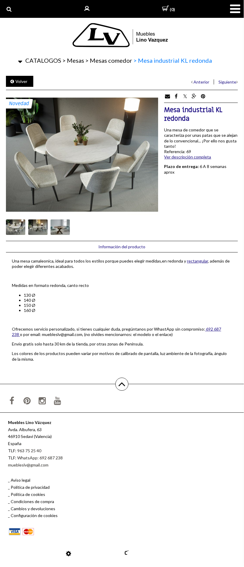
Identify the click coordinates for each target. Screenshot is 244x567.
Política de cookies (28, 494)
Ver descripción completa (187, 156)
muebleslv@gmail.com (28, 464)
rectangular (197, 260)
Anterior (201, 81)
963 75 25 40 (29, 450)
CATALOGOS (43, 60)
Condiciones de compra (32, 501)
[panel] (68, 553)
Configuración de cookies (34, 515)
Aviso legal (20, 480)
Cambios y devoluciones (33, 508)
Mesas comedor (108, 60)
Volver (21, 81)
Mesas (73, 60)
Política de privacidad (30, 487)
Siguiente (227, 81)
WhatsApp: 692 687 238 (40, 457)
